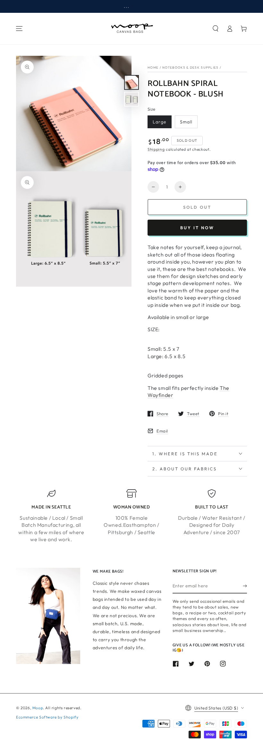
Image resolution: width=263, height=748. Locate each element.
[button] (215, 28)
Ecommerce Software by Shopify (47, 717)
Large (159, 122)
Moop (37, 707)
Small (186, 122)
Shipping (156, 149)
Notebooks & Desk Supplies (190, 67)
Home (153, 67)
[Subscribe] (245, 586)
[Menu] (19, 28)
